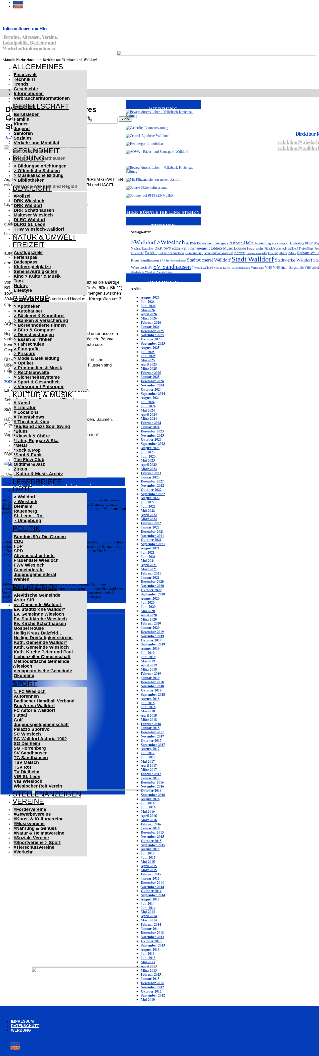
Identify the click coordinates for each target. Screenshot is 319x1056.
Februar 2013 (151, 974)
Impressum (22, 1021)
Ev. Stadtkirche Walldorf (39, 609)
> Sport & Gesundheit (37, 381)
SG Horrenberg (30, 748)
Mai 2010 (148, 999)
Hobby (21, 285)
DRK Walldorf (28, 205)
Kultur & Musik (42, 395)
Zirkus (20, 469)
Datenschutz (25, 1026)
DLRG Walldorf (29, 219)
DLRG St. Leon (29, 224)
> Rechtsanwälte (31, 372)
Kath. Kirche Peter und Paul (43, 651)
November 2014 (152, 886)
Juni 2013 (148, 957)
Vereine (28, 801)
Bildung (28, 158)
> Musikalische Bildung (39, 175)
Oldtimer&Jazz (29, 464)
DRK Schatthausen (34, 210)
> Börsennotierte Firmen (40, 325)
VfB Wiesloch (28, 781)
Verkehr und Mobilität (36, 142)
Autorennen (26, 696)
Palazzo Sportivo (32, 729)
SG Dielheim (27, 743)
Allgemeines (37, 67)
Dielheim (23, 506)
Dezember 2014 (152, 882)
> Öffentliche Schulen (37, 170)
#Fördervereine (30, 809)
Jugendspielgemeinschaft (41, 724)
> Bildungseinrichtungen (40, 165)
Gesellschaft (40, 106)
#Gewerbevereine (32, 814)
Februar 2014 (151, 924)
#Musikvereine (29, 823)
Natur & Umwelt (44, 237)
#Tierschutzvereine (34, 847)
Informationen (29, 93)
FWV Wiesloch (29, 565)
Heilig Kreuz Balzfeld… (38, 633)
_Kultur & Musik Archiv (38, 473)
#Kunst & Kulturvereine (39, 818)
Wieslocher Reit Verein (38, 786)
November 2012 (152, 987)
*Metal (20, 445)
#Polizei (22, 196)
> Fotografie (27, 348)
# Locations (26, 412)
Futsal (20, 715)
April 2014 (149, 915)
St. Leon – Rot (29, 515)
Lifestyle (23, 290)
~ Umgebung (27, 520)
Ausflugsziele (28, 252)
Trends (21, 84)
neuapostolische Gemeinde (43, 670)
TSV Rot (22, 767)
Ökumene (24, 675)
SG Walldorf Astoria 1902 (40, 738)
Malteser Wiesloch (33, 214)
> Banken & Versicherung (41, 320)
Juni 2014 (148, 907)
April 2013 (149, 966)
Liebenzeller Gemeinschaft (42, 656)
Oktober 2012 (151, 991)
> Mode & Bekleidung (36, 358)
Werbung (21, 1030)
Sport (24, 683)
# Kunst (22, 402)
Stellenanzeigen (46, 794)
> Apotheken (27, 306)
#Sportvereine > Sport (37, 842)
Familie (21, 119)
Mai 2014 (148, 911)
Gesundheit (36, 151)
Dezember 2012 (152, 982)
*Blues (21, 431)
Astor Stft (24, 599)
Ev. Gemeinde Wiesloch (39, 614)
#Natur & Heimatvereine (39, 833)
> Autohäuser (28, 311)
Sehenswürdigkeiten (35, 271)
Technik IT (25, 79)
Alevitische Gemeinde (37, 595)
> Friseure (24, 353)
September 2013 (153, 945)
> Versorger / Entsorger (39, 386)
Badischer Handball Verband (44, 700)
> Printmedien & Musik (38, 367)
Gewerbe (30, 298)
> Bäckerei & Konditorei (39, 315)
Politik (26, 528)
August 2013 (150, 949)
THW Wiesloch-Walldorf (39, 229)
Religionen (34, 587)
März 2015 (149, 869)
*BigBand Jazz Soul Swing (42, 426)
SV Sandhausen (31, 752)
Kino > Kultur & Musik (37, 276)
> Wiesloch (25, 501)
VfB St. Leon (27, 776)
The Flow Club (29, 459)
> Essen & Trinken (33, 339)
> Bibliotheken (29, 180)
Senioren (23, 133)
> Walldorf (24, 496)
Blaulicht (32, 188)
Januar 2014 (150, 928)
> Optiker (23, 363)
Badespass (25, 262)
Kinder (21, 123)
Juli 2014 (148, 903)
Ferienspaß (26, 257)
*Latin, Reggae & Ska (36, 440)
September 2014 (153, 895)
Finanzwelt (25, 74)
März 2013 (149, 970)
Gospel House (29, 628)
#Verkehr (23, 851)
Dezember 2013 (152, 932)
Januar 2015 (150, 878)
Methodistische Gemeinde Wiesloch (40, 664)
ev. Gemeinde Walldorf (38, 604)
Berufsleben (27, 114)
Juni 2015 (148, 857)
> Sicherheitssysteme (37, 377)
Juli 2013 (148, 953)
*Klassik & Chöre (32, 435)
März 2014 (149, 920)
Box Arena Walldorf (34, 705)
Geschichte (26, 88)
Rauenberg (25, 511)
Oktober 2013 (151, 941)
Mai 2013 (148, 961)
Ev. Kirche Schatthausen (40, 623)
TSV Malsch (26, 762)
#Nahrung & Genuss (35, 828)
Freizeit (28, 245)
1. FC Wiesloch (30, 691)
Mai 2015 (148, 861)
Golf (18, 719)
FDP (18, 546)
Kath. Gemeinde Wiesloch (41, 647)
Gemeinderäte (29, 569)
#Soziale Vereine (31, 837)
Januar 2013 (150, 978)
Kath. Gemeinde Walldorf (40, 642)
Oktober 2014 (151, 890)
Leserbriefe (37, 482)
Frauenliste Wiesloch (36, 560)
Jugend (22, 128)
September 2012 (153, 995)
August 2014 (150, 899)
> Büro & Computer (34, 329)
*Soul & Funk (28, 454)
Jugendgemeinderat (35, 574)
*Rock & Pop (27, 450)
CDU (18, 541)
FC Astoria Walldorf (34, 710)
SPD (18, 550)
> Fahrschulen (29, 344)
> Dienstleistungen (34, 334)
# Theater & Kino (31, 421)
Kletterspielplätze (32, 266)
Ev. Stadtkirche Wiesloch (40, 618)
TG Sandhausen (31, 757)
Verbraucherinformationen (42, 98)
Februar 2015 (151, 874)
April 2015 (149, 865)
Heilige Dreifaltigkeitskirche (43, 637)
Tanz (19, 280)
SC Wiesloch (27, 734)
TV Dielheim (26, 771)
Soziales (23, 138)
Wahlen (21, 579)
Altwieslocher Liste (34, 555)
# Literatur (25, 407)
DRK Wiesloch (29, 200)
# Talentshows (29, 417)
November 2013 (152, 936)
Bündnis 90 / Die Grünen (40, 536)
